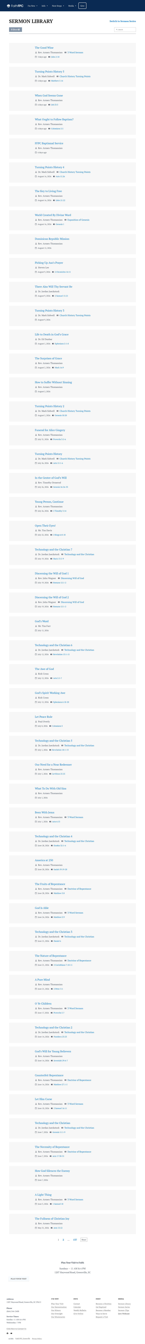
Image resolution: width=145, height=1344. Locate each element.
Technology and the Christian (79, 554)
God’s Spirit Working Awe (50, 693)
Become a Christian (103, 1304)
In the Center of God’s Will (51, 478)
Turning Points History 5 (49, 71)
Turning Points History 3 (49, 310)
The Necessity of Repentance (52, 1147)
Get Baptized (101, 1307)
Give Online (78, 1313)
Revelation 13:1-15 (61, 654)
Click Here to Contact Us (16, 1328)
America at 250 (44, 860)
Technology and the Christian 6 (53, 645)
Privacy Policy (37, 1339)
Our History (56, 1310)
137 (75, 1239)
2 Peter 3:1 (58, 989)
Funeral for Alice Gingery (50, 430)
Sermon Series (124, 1307)
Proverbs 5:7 (59, 1012)
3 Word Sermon (75, 52)
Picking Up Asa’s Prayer (49, 262)
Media (71, 5)
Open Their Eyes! (45, 525)
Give (82, 5)
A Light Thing (43, 1194)
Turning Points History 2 (49, 406)
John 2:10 (55, 57)
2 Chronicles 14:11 (63, 272)
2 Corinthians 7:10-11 (63, 965)
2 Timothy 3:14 (59, 511)
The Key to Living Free (48, 191)
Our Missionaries (58, 1317)
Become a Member (103, 1310)
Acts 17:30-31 (58, 1156)
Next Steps (57, 5)
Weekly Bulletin (80, 1310)
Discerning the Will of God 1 (52, 573)
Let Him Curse (43, 1099)
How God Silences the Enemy (52, 1171)
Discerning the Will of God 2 (52, 597)
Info (43, 5)
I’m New (31, 5)
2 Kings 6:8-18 (59, 534)
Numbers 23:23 (60, 1036)
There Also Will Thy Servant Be (53, 286)
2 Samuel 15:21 (61, 295)
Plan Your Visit (57, 1304)
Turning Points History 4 (49, 167)
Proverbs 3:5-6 (59, 439)
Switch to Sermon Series (123, 21)
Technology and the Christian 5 (53, 740)
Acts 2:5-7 (57, 678)
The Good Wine (44, 47)
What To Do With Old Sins (50, 788)
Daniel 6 (57, 941)
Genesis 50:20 (61, 415)
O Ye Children (43, 1003)
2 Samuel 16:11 (60, 1108)
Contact (77, 1304)
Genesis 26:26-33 (60, 487)
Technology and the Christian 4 (53, 836)
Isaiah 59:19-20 (60, 869)
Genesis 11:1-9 (59, 1132)
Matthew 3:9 (59, 917)
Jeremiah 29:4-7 (61, 1060)
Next (84, 1239)
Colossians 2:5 (57, 128)
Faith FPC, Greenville (22, 1338)
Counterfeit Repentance (49, 1075)
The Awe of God (44, 669)
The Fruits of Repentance (50, 884)
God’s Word (41, 621)
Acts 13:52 (58, 1227)
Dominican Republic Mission (52, 239)
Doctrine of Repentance (79, 888)
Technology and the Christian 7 (53, 549)
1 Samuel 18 (58, 1204)
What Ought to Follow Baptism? (54, 119)
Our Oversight (57, 1313)
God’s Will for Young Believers (53, 1051)
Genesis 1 (60, 224)
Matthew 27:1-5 (60, 1084)
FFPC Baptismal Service (49, 143)
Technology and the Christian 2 (53, 1027)
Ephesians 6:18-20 (61, 702)
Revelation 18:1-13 (60, 750)
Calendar (77, 1307)
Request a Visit (102, 1317)
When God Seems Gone (49, 95)
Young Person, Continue (49, 501)
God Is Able (42, 908)
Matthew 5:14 (57, 80)
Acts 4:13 (56, 821)
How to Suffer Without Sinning (53, 382)
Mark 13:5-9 (58, 558)
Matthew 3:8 (59, 893)
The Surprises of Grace (48, 358)
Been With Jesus (44, 812)
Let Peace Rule (43, 717)
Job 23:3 (54, 104)
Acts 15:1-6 (58, 463)
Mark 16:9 (59, 367)
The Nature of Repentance (50, 955)
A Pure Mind (42, 979)
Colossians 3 (57, 726)
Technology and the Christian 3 (53, 932)
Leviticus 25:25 (58, 773)
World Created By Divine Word (53, 215)
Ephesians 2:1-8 (62, 343)
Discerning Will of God (72, 578)
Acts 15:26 (60, 176)
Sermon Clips (123, 1310)
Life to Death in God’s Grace (52, 334)
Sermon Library (124, 1304)
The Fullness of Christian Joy (52, 1218)
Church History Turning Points (75, 76)
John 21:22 (60, 200)
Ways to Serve (101, 1313)
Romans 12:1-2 (59, 582)
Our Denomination (59, 1307)
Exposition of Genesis (78, 219)
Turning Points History (48, 454)
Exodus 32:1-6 (60, 845)
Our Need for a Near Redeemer (53, 764)
